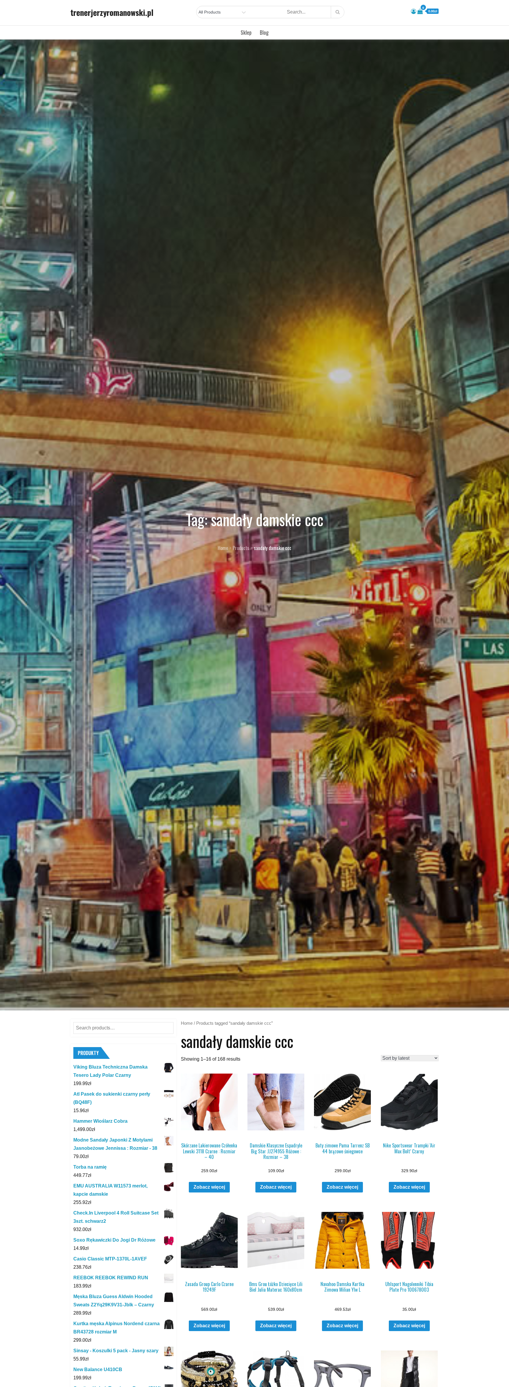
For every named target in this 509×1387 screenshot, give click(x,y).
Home (187, 1023)
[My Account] (413, 11)
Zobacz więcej (209, 1187)
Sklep (246, 32)
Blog (264, 32)
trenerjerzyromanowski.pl (111, 12)
